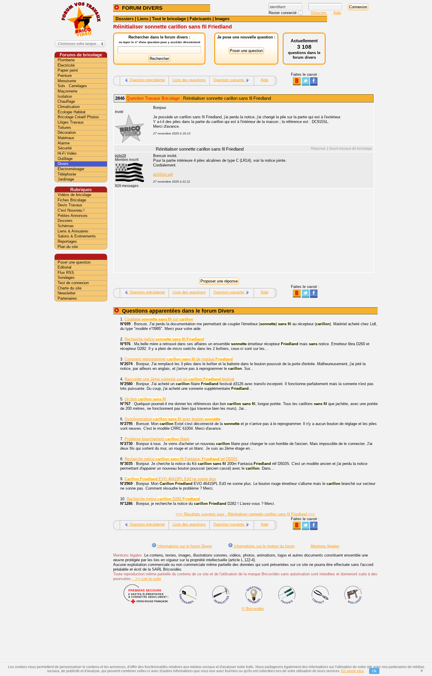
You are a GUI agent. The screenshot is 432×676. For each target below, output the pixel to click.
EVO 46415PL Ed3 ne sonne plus (170, 479)
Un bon (145, 399)
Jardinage (66, 179)
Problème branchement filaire (157, 439)
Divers (63, 163)
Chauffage (66, 101)
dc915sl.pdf (163, 174)
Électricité (66, 65)
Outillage (65, 158)
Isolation (65, 96)
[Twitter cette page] (305, 84)
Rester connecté (283, 13)
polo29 (120, 155)
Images (222, 18)
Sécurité (65, 148)
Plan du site (68, 247)
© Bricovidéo (253, 608)
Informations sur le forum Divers (184, 546)
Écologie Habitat (72, 112)
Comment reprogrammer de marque (179, 359)
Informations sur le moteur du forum (264, 546)
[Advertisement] (260, 231)
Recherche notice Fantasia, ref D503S (181, 459)
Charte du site (69, 288)
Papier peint (68, 70)
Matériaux (66, 138)
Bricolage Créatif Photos (78, 117)
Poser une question (74, 262)
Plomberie (66, 60)
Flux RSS (66, 272)
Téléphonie (67, 174)
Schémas (66, 226)
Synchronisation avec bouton (172, 419)
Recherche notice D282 (163, 499)
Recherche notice (164, 339)
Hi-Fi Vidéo (67, 153)
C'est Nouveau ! (71, 210)
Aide (337, 13)
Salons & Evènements (77, 236)
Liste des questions (189, 80)
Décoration (67, 132)
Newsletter (67, 293)
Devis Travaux (70, 205)
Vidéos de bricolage (74, 195)
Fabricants (200, 18)
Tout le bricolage (169, 18)
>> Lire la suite (146, 578)
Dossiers (124, 18)
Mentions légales (325, 546)
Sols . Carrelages (72, 86)
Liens (142, 18)
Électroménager (71, 169)
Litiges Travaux (71, 122)
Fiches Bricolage (72, 200)
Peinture (65, 75)
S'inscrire (319, 13)
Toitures (64, 127)
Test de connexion (73, 283)
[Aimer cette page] (313, 84)
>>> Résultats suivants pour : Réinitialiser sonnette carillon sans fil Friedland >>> (245, 514)
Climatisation (69, 106)
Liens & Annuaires (73, 231)
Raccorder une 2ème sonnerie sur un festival (179, 379)
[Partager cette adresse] (296, 84)
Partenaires (67, 298)
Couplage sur (159, 319)
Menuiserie (67, 81)
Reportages (67, 241)
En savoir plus (352, 671)
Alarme (64, 143)
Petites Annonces (73, 215)
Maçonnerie (67, 91)
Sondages (66, 277)
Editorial (64, 267)
